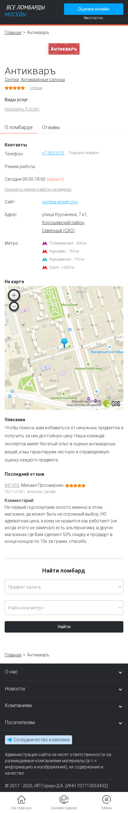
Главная (13, 32)
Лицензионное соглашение (84, 404)
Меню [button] (107, 808)
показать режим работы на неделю (38, 189)
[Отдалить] (14, 306)
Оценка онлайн (93, 8)
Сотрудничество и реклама (42, 739)
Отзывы (51, 127)
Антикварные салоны (43, 79)
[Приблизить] (14, 295)
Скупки (12, 79)
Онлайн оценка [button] (64, 808)
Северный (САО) (58, 230)
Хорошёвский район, (63, 222)
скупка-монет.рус (60, 201)
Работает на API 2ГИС (87, 401)
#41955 (12, 485)
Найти (64, 626)
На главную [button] (21, 808)
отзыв (36, 88)
